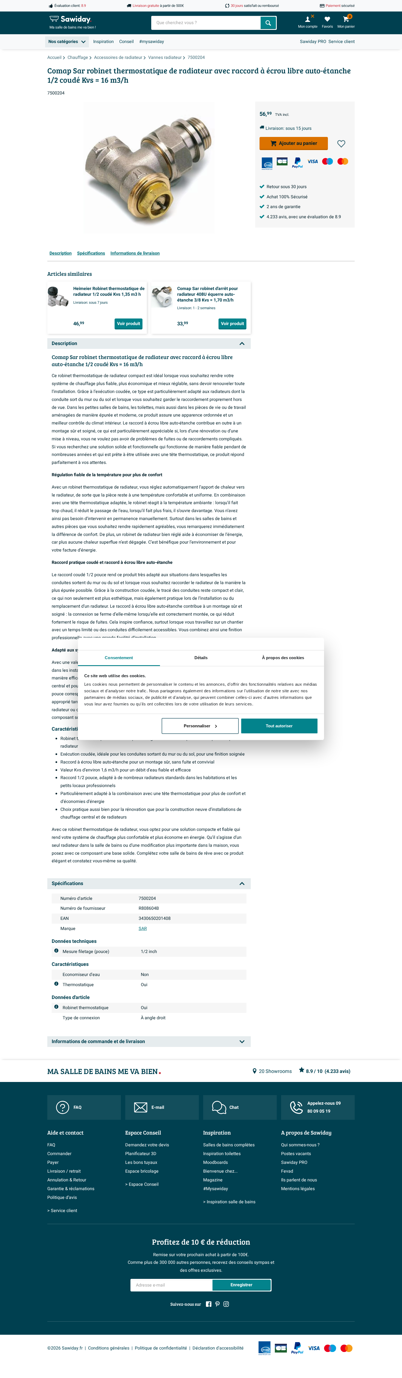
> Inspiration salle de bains (229, 1202)
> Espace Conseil (142, 1184)
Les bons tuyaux (141, 1162)
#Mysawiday (215, 1188)
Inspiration (103, 41)
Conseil (126, 41)
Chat (233, 1107)
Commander (59, 1153)
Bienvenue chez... (220, 1171)
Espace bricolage (142, 1171)
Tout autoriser (279, 726)
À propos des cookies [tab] (283, 657)
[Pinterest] (217, 1304)
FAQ (77, 1107)
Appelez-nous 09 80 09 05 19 (324, 1107)
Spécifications (91, 253)
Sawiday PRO (313, 41)
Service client (341, 41)
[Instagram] (226, 1304)
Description (60, 253)
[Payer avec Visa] (312, 161)
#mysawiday (151, 41)
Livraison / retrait (64, 1171)
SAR (143, 928)
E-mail (158, 1107)
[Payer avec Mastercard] (342, 161)
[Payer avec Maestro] (327, 161)
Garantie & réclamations (70, 1188)
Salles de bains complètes (229, 1145)
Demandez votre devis (147, 1145)
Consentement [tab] (119, 657)
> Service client (62, 1210)
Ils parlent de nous (299, 1180)
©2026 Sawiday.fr (65, 1348)
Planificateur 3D (140, 1153)
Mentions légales (298, 1188)
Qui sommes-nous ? (300, 1145)
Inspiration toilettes (222, 1153)
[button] (341, 144)
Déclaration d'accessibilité (218, 1348)
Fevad (287, 1171)
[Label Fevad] (267, 163)
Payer (53, 1162)
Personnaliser (197, 726)
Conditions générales (108, 1348)
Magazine (213, 1180)
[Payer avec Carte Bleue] (282, 161)
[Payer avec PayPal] (297, 162)
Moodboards (215, 1162)
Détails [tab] (201, 657)
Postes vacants (296, 1153)
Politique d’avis (62, 1197)
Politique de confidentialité (161, 1348)
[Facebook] (208, 1304)
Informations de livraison (135, 253)
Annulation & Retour (66, 1180)
